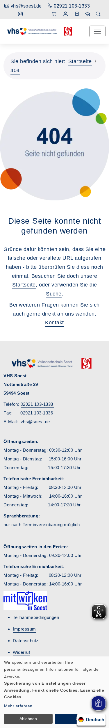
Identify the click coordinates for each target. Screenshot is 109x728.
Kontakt (54, 322)
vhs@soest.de (35, 421)
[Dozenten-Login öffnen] (87, 14)
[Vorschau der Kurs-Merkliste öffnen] (77, 14)
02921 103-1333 (38, 404)
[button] (65, 14)
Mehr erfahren (18, 706)
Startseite (80, 61)
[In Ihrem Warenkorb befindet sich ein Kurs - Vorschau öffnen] (54, 14)
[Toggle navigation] (97, 31)
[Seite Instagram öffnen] (20, 14)
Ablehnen (28, 718)
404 (15, 70)
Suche (54, 294)
